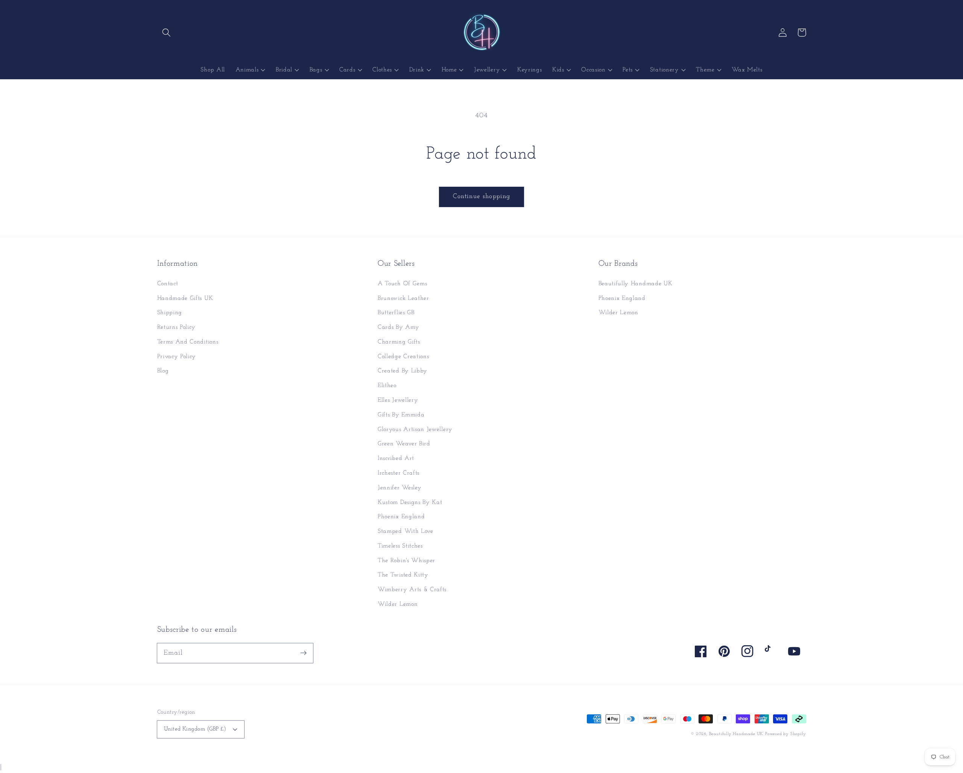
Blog (163, 371)
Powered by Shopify (785, 734)
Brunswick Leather (403, 298)
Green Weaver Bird (404, 444)
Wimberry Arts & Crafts (412, 590)
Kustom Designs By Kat (410, 502)
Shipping (169, 313)
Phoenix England (401, 517)
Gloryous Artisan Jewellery (415, 430)
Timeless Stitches (400, 546)
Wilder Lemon (398, 604)
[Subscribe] (303, 653)
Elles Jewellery (398, 400)
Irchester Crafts (398, 473)
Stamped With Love (405, 531)
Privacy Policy (176, 357)
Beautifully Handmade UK (635, 284)
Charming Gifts (399, 342)
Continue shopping (481, 196)
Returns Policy (176, 327)
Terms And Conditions (188, 342)
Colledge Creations (403, 357)
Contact (167, 284)
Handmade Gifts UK (185, 298)
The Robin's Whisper (406, 561)
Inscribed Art (396, 458)
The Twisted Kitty (403, 575)
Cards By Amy (398, 327)
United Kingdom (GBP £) (195, 729)
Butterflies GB (396, 313)
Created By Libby (402, 371)
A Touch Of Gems (402, 284)
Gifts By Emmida (401, 415)
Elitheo (387, 386)
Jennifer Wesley (399, 488)
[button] (166, 32)
